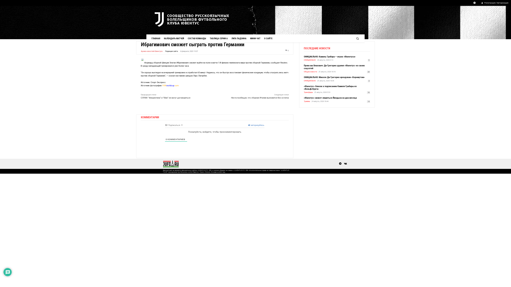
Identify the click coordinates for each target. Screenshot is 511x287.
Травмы (307, 101)
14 (369, 101)
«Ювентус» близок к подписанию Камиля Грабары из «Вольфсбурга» (330, 87)
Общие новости (310, 72)
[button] (357, 38)
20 (369, 72)
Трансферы (308, 92)
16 (369, 92)
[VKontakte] (345, 163)
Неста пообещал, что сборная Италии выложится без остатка (260, 98)
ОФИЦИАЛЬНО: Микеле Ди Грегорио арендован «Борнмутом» (334, 77)
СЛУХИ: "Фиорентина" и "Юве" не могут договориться (165, 98)
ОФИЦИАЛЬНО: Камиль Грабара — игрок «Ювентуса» (330, 56)
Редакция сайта (171, 51)
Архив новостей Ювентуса (151, 51)
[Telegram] (474, 3)
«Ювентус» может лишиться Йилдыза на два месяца (330, 97)
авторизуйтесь (257, 125)
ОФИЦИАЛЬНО (310, 60)
